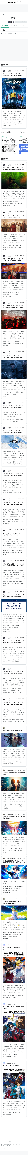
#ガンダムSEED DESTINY (9, 997)
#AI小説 (5, 762)
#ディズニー (6, 345)
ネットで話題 (13, 25)
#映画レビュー (13, 203)
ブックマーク (5, 137)
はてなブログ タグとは (6, 1144)
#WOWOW (11, 124)
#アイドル (9, 848)
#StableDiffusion (7, 890)
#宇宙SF (5, 124)
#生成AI (16, 762)
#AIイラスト (17, 888)
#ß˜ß (4, 554)
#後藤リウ (20, 995)
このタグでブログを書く (20, 21)
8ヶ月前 (9, 256)
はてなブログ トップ (7, 14)
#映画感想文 (6, 203)
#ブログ (17, 124)
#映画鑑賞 (9, 201)
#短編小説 (10, 762)
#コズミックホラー (13, 760)
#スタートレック (7, 122)
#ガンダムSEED (7, 1056)
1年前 (9, 303)
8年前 (13, 945)
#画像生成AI (6, 764)
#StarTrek (14, 688)
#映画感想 (15, 201)
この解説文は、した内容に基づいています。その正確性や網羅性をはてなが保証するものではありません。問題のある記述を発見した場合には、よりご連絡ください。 (8, 34)
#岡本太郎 (5, 581)
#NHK (4, 583)
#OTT (17, 658)
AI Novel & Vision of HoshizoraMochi (13, 728)
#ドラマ (5, 721)
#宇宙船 (20, 806)
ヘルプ (13, 1144)
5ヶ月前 (9, 165)
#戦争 (19, 1112)
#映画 (4, 201)
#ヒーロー (5, 886)
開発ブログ (18, 1144)
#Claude (21, 760)
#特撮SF (9, 126)
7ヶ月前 (9, 213)
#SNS (20, 124)
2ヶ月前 (9, 71)
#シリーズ (14, 122)
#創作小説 (5, 938)
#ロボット (14, 995)
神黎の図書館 (8, 945)
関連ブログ (22, 25)
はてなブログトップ (5, 1145)
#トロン (22, 343)
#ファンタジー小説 (7, 936)
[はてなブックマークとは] (11, 132)
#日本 (10, 296)
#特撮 (4, 126)
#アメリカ (5, 296)
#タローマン (12, 581)
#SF (13, 245)
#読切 (11, 764)
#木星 (4, 848)
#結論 (19, 247)
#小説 (20, 762)
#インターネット (7, 662)
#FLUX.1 (10, 806)
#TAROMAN (19, 581)
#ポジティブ (6, 249)
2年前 (24, 858)
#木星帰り (5, 852)
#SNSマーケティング (8, 631)
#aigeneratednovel (18, 886)
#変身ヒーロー (6, 892)
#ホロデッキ (15, 550)
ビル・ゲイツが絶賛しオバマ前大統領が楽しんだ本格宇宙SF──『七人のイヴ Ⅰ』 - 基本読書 (9, 140)
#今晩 (4, 585)
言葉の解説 (5, 25)
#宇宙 (19, 122)
